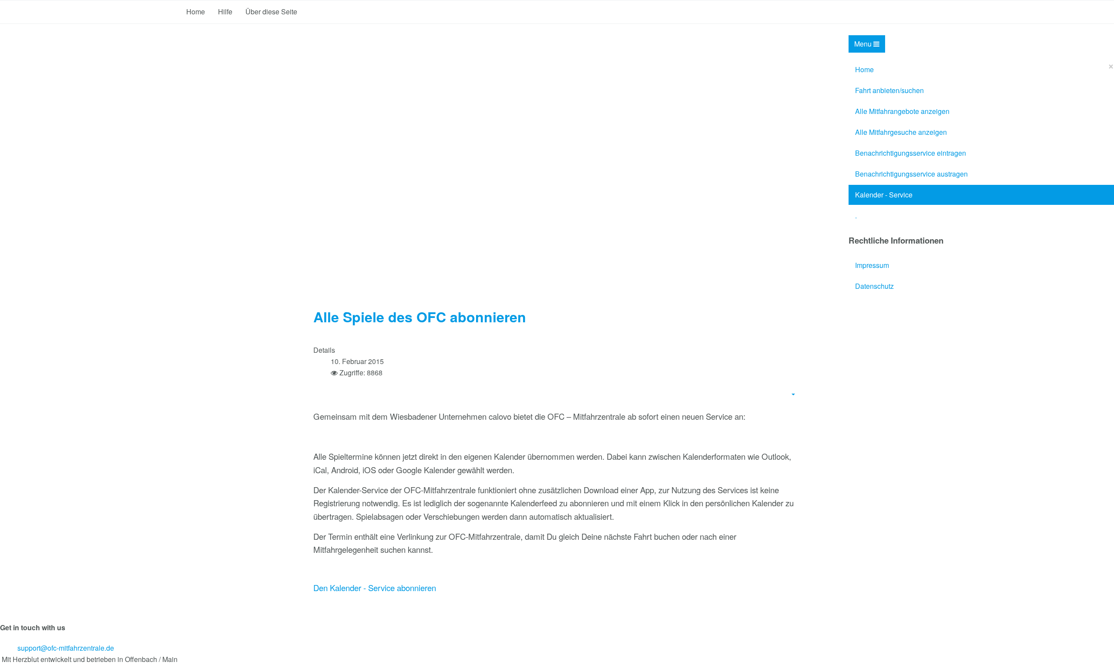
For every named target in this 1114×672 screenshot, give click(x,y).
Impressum (872, 265)
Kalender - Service (884, 195)
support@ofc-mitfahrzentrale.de (65, 648)
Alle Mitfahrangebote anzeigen (902, 111)
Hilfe (225, 12)
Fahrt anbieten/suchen (889, 90)
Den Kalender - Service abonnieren (374, 587)
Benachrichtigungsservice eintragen (910, 153)
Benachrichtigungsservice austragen (911, 174)
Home (195, 12)
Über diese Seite (271, 12)
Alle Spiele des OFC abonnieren (419, 317)
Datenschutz (874, 286)
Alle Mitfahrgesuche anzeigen (901, 132)
